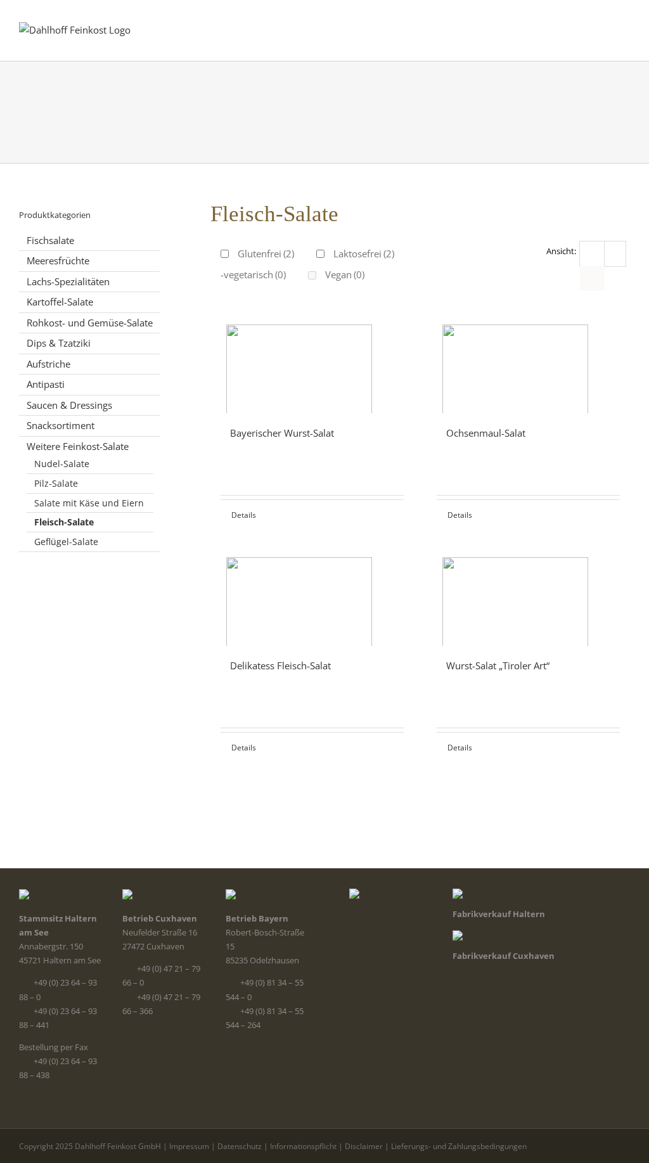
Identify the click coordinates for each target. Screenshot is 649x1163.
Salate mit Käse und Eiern (89, 503)
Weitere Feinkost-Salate (78, 446)
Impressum (189, 1146)
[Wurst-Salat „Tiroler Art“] (528, 595)
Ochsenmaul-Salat (485, 433)
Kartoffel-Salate (60, 301)
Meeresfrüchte (58, 260)
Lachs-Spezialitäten (68, 281)
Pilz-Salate (56, 483)
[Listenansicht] (592, 278)
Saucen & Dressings (69, 405)
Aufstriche (48, 363)
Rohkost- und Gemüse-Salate (90, 322)
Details (243, 515)
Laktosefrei (363, 253)
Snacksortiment (60, 425)
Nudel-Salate (61, 464)
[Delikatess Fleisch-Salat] (312, 595)
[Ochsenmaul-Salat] (528, 362)
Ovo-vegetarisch (244, 274)
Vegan (344, 274)
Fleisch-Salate (64, 522)
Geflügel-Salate (66, 542)
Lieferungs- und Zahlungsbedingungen (459, 1146)
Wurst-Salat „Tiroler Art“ (497, 665)
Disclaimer (364, 1146)
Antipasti (46, 384)
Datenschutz (239, 1146)
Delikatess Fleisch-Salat (280, 665)
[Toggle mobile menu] (625, 25)
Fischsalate (50, 240)
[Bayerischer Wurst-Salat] (312, 362)
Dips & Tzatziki (59, 343)
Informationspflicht (303, 1146)
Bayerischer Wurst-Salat (282, 433)
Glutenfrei (266, 253)
